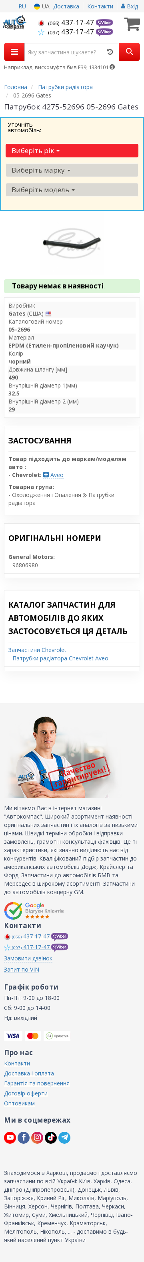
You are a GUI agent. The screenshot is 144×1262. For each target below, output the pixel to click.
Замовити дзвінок (28, 958)
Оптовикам (19, 1103)
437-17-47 (72, 22)
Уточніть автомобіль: (24, 127)
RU (22, 6)
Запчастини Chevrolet (37, 650)
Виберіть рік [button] (34, 150)
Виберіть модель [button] (41, 189)
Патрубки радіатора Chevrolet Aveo (60, 658)
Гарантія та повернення (37, 1083)
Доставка (66, 6)
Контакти (100, 6)
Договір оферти (26, 1093)
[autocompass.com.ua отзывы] (35, 911)
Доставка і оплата (29, 1073)
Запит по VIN (21, 969)
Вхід (131, 6)
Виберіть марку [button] (39, 170)
